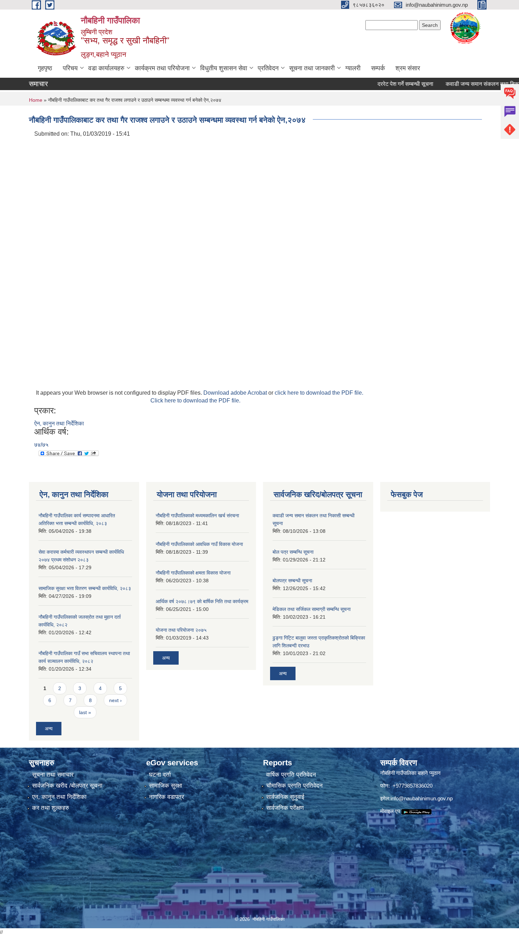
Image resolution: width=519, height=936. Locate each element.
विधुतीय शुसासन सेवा (223, 68)
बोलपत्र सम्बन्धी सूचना (292, 580)
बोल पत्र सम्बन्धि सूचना (293, 552)
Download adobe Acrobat (235, 393)
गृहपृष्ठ (45, 68)
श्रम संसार (407, 68)
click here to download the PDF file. (319, 393)
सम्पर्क (378, 68)
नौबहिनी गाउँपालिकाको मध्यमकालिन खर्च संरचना (197, 515)
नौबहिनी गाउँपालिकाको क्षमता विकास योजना (193, 573)
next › (115, 700)
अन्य (49, 728)
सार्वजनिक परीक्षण (285, 808)
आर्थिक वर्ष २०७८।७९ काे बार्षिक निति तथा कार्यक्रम (202, 601)
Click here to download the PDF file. (195, 401)
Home (35, 100)
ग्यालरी (352, 68)
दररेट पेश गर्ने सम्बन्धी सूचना (390, 84)
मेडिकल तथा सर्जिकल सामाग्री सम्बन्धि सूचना (312, 609)
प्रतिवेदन (268, 68)
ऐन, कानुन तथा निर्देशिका (59, 423)
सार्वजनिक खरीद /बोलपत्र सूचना (67, 785)
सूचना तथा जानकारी (312, 68)
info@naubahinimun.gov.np (421, 798)
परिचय (70, 68)
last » (85, 712)
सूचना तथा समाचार (52, 774)
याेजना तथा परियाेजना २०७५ (181, 630)
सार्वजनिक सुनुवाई (285, 797)
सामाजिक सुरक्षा (165, 785)
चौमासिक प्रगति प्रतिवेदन (294, 785)
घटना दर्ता (160, 774)
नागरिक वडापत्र (166, 797)
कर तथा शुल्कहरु (50, 808)
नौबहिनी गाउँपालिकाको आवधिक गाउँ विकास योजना (199, 544)
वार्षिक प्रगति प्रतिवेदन (291, 774)
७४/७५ (41, 445)
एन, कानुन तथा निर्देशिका (59, 797)
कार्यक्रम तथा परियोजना (162, 68)
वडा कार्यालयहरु (106, 68)
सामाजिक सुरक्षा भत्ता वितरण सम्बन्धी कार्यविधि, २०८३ (84, 588)
